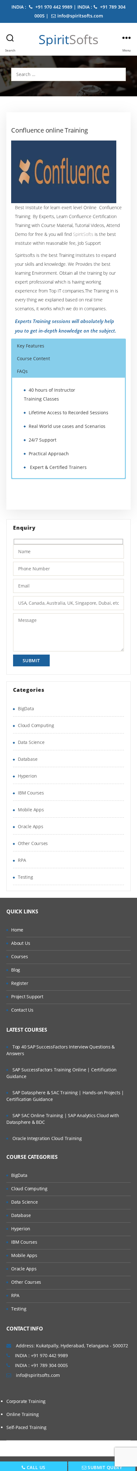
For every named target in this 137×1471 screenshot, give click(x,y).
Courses (19, 956)
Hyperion (27, 776)
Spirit (68, 39)
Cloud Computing (36, 725)
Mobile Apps (31, 810)
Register (19, 983)
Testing (25, 877)
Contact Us (22, 1010)
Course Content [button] (33, 358)
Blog (15, 970)
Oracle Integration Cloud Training (47, 1138)
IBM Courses (31, 793)
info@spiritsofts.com (80, 16)
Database (27, 759)
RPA (22, 860)
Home (17, 930)
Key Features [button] (30, 346)
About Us (20, 943)
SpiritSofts (84, 234)
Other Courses (33, 843)
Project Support (27, 996)
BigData (26, 708)
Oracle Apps (30, 826)
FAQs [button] (22, 371)
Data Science (31, 742)
